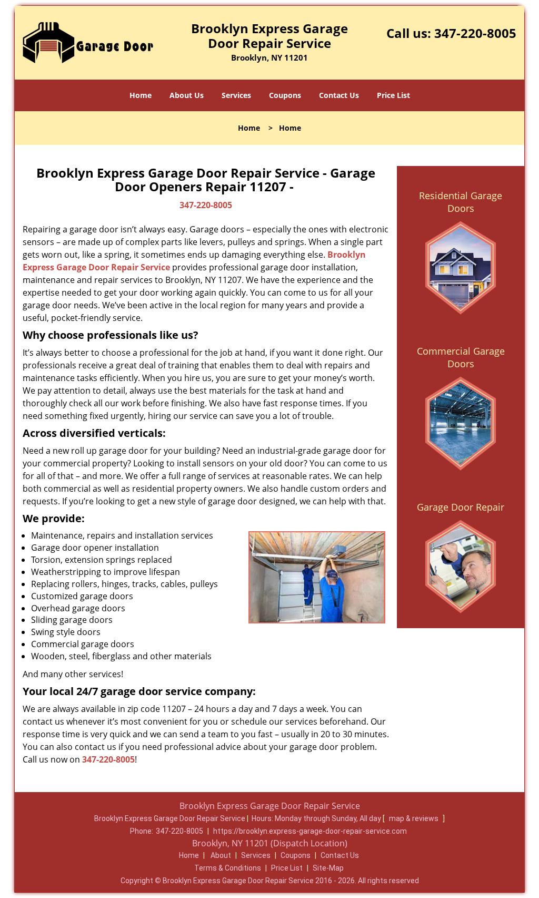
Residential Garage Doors (460, 201)
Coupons (285, 95)
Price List (393, 95)
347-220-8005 (475, 33)
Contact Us (339, 95)
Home (140, 95)
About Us (186, 95)
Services (236, 95)
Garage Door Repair (460, 507)
